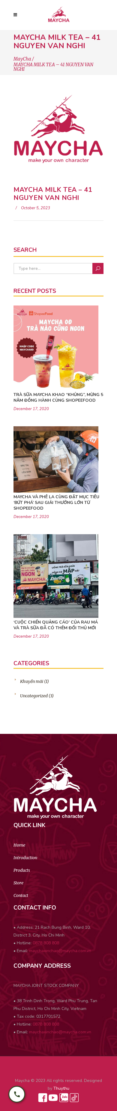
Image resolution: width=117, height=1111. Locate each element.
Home (19, 845)
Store (18, 883)
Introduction (25, 857)
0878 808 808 (46, 943)
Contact (21, 895)
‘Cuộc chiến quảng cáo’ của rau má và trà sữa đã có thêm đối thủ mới (56, 625)
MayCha (22, 59)
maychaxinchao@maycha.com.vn (60, 951)
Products (22, 870)
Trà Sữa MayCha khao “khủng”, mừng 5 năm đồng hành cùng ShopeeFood (58, 397)
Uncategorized (34, 695)
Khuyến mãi (31, 681)
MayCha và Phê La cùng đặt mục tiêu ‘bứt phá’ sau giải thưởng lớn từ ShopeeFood (56, 502)
